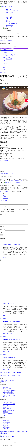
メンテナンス (6, 415)
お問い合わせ (6, 420)
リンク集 (5, 424)
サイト (2, 232)
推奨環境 (5, 407)
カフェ (2, 202)
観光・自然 (9, 59)
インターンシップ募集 (9, 395)
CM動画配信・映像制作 (9, 390)
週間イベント (9, 55)
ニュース (5, 52)
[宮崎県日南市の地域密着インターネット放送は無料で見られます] (6, 6)
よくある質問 (6, 422)
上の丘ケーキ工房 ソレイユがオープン (11, 321)
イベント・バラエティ (9, 54)
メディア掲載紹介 (8, 413)
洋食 (6, 200)
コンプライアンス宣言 (9, 404)
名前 (2, 226)
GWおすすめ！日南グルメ (8, 303)
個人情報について (8, 425)
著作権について (7, 427)
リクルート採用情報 (8, 393)
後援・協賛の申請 (8, 392)
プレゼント (6, 63)
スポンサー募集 (7, 388)
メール (2, 229)
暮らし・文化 (6, 57)
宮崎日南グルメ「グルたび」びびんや (11, 339)
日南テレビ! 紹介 (7, 402)
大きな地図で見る (5, 160)
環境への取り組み (8, 408)
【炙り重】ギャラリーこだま (9, 357)
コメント (3, 214)
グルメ (5, 60)
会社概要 (5, 428)
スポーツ (5, 62)
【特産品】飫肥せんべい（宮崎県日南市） (12, 244)
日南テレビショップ (5, 191)
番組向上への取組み (8, 410)
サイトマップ (6, 405)
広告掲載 (5, 387)
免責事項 (5, 412)
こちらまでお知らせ (16, 180)
